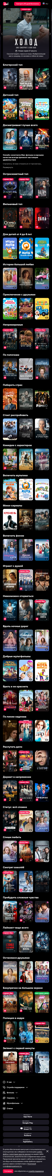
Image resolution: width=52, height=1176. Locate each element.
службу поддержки (36, 1171)
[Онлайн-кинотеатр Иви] (6, 3)
